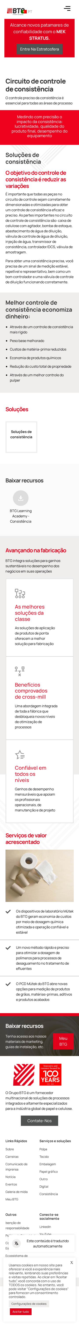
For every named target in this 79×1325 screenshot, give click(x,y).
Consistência (49, 1194)
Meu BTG (11, 1199)
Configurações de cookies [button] (29, 1304)
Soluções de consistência (21, 434)
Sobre (9, 1149)
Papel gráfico (49, 1171)
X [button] (71, 1262)
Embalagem (48, 1164)
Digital (44, 1186)
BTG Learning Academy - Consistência (21, 516)
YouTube (45, 1234)
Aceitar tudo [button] (21, 1312)
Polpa (43, 1149)
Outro (44, 1179)
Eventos (11, 1184)
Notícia (10, 1177)
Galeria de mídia (16, 1192)
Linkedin (45, 1227)
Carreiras (11, 1156)
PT (30, 11)
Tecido (44, 1156)
